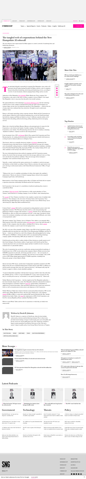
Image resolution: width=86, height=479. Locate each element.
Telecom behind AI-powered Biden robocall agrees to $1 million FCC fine (72, 350)
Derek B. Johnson (7, 47)
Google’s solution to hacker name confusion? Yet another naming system (73, 85)
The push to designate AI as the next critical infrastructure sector (74, 94)
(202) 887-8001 (74, 468)
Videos (49, 26)
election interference (38, 333)
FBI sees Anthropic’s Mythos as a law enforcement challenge (73, 75)
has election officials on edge (31, 103)
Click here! (34, 477)
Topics (22, 26)
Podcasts (44, 26)
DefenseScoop (31, 21)
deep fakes (21, 333)
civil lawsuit (21, 135)
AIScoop (14, 21)
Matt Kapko (72, 131)
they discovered (31, 222)
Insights (54, 26)
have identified (22, 95)
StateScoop (41, 21)
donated (5, 294)
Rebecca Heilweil (76, 361)
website (13, 208)
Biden (14, 333)
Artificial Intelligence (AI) (11, 336)
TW (74, 473)
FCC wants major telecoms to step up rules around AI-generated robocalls (72, 366)
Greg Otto (68, 88)
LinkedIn (76, 473)
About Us (5, 470)
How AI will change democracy (69, 374)
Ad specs (73, 465)
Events (38, 26)
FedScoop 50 (61, 26)
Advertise (75, 20)
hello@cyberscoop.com (77, 471)
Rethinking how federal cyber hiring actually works (31, 404)
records (7, 197)
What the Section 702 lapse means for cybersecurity (11, 404)
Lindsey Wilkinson (70, 78)
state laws (28, 283)
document (34, 142)
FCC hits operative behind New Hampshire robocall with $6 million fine (33, 367)
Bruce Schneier (66, 376)
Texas (28, 333)
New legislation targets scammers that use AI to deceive (29, 350)
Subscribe (79, 26)
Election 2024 (7, 333)
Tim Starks (71, 141)
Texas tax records (14, 191)
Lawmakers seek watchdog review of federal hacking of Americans (75, 138)
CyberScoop (6, 21)
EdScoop (48, 21)
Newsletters (74, 459)
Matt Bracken (19, 369)
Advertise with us (75, 462)
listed (22, 296)
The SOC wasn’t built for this (73, 403)
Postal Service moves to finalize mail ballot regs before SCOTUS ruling (75, 148)
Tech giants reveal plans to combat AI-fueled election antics (71, 358)
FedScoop (22, 21)
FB (71, 473)
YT (80, 473)
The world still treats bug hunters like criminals (53, 404)
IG (78, 473)
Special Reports (31, 26)
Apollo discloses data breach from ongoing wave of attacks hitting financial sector (75, 127)
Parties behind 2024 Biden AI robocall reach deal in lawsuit (30, 358)
